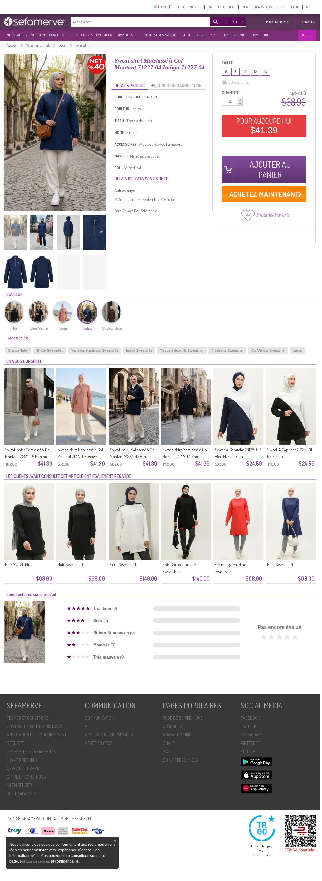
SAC (166, 751)
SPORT (200, 35)
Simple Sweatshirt (49, 350)
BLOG (295, 7)
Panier (309, 22)
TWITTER (248, 726)
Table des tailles (238, 82)
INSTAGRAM (251, 734)
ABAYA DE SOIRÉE (178, 734)
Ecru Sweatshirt (123, 564)
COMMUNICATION (99, 718)
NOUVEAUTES (17, 35)
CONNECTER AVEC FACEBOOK (263, 7)
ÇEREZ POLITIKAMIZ (23, 768)
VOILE (66, 35)
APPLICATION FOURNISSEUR (109, 734)
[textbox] (139, 22)
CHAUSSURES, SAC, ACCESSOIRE (167, 35)
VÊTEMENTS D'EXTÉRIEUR (94, 35)
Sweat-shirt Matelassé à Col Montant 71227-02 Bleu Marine (132, 456)
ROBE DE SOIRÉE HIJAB (183, 718)
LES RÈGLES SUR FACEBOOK (31, 751)
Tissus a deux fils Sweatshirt (181, 350)
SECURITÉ (15, 743)
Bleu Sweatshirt (280, 564)
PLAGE (214, 35)
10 (245, 71)
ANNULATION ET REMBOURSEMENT (36, 734)
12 (255, 71)
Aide (88, 726)
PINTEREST (250, 743)
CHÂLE (168, 743)
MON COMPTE (278, 22)
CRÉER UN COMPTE (221, 7)
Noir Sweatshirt (18, 564)
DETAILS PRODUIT (130, 85)
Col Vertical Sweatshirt (268, 350)
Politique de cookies (35, 861)
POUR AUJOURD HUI (264, 126)
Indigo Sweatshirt (139, 350)
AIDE (309, 7)
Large (297, 350)
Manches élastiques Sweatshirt (94, 350)
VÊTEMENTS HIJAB (44, 35)
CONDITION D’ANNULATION (179, 85)
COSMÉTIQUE (259, 35)
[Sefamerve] (35, 21)
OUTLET (306, 35)
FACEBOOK (250, 718)
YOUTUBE (249, 751)
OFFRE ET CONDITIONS (26, 776)
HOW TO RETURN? (22, 760)
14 (265, 71)
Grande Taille (18, 350)
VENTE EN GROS (99, 743)
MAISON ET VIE (234, 35)
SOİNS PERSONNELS (180, 760)
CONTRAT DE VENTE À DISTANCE (35, 726)
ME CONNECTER (189, 7)
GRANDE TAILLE (128, 35)
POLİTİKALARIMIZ (21, 793)
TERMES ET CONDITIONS (28, 718)
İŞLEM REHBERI (19, 785)
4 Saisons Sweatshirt (227, 350)
